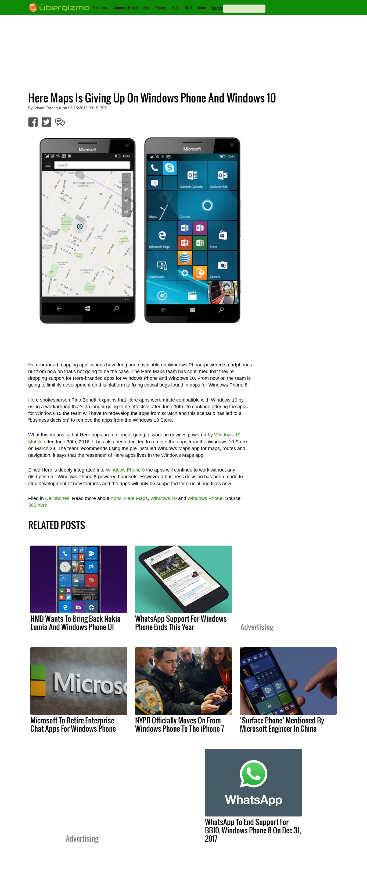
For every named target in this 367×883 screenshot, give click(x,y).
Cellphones (57, 498)
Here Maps (136, 498)
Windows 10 (163, 498)
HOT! (188, 7)
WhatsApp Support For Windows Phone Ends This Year (181, 622)
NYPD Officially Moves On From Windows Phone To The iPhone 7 (179, 724)
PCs (175, 7)
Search (216, 8)
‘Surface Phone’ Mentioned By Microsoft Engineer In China (282, 724)
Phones (160, 7)
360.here (37, 505)
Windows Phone (205, 498)
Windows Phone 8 (125, 470)
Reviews (100, 7)
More (202, 7)
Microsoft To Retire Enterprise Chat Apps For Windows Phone (73, 724)
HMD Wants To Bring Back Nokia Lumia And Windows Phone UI (75, 622)
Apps (115, 498)
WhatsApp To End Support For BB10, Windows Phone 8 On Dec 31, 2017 (253, 830)
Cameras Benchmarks (131, 7)
